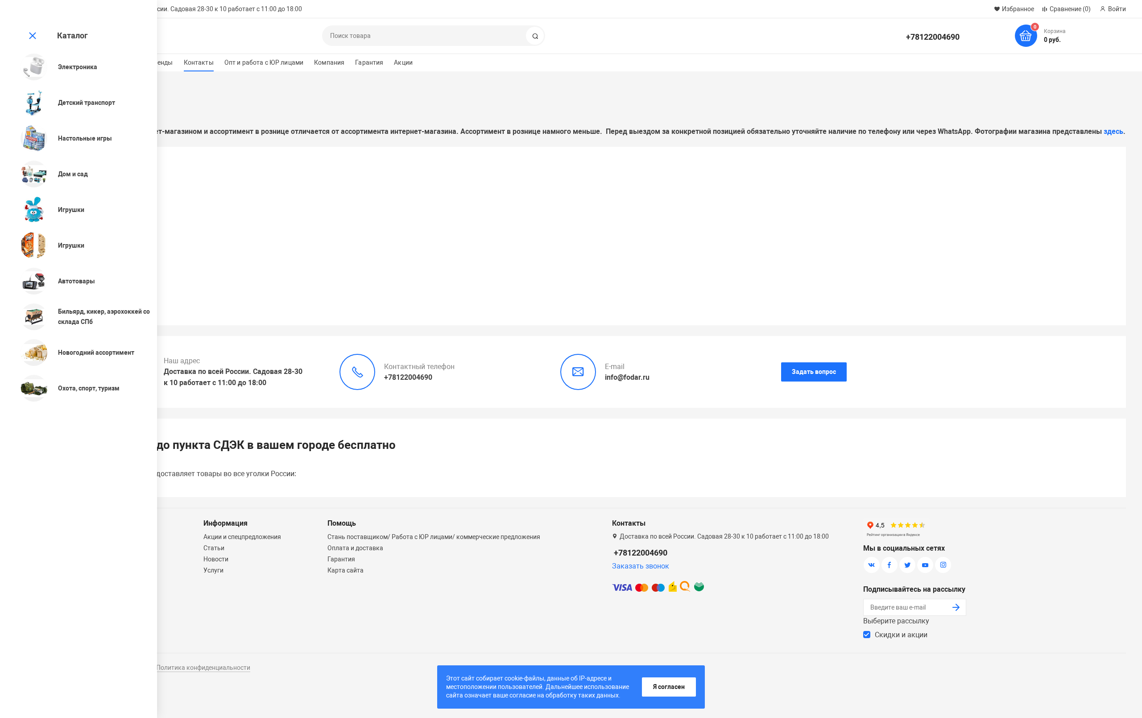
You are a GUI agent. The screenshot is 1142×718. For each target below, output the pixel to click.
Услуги (213, 570)
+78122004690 (933, 37)
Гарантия (369, 62)
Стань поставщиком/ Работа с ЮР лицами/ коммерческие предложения (433, 536)
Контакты (199, 62)
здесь (1113, 131)
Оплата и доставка (355, 548)
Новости (215, 559)
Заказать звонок (640, 566)
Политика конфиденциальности (203, 667)
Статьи (213, 548)
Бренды (161, 62)
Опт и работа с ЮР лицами (263, 62)
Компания (329, 62)
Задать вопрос (814, 371)
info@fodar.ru (627, 377)
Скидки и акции (901, 635)
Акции (403, 62)
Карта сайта (345, 570)
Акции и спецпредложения (242, 536)
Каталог (72, 35)
